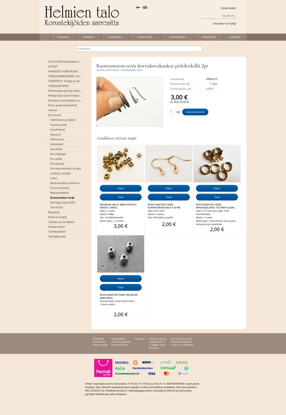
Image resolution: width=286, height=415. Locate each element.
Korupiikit (56, 159)
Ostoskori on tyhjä (224, 23)
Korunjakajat (58, 154)
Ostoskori (235, 37)
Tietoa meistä (144, 37)
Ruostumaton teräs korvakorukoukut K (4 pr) (164, 206)
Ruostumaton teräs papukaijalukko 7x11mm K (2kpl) (215, 206)
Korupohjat (57, 163)
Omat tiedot (228, 8)
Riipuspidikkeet (59, 193)
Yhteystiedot (208, 37)
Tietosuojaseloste (121, 341)
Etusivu (101, 70)
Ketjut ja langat (57, 217)
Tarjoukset (63, 37)
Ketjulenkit (56, 144)
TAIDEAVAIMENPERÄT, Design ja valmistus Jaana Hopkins (65, 76)
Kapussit (55, 134)
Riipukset (54, 212)
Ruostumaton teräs (62, 197)
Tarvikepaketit (57, 231)
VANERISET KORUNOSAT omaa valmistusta (65, 71)
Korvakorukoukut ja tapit (65, 168)
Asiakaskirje (115, 37)
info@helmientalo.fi (181, 341)
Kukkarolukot (56, 227)
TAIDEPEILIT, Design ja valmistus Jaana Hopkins (65, 81)
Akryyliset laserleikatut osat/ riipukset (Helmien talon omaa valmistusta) (65, 100)
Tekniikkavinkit (57, 236)
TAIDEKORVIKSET (58, 86)
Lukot (53, 178)
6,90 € (210, 89)
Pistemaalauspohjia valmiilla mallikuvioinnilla (65, 91)
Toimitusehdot (177, 37)
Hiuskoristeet (58, 125)
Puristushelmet (59, 188)
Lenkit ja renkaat (60, 173)
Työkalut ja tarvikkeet (61, 222)
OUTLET (53, 66)
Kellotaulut (57, 139)
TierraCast (56, 207)
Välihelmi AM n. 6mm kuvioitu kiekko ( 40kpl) (118, 206)
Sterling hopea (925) (62, 202)
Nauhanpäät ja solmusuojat (66, 183)
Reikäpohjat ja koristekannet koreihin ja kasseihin (65, 95)
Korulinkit (56, 149)
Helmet (52, 110)
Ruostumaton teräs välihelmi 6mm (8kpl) (119, 296)
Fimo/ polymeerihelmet (62, 105)
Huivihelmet (57, 129)
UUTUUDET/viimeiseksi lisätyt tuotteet (65, 61)
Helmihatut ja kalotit (62, 120)
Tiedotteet (88, 37)
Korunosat (54, 115)
